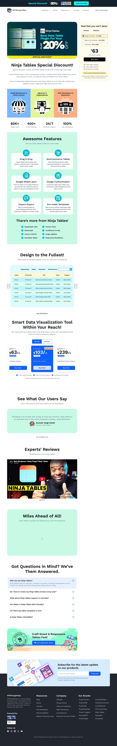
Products (45, 10)
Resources (65, 10)
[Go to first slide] (75, 286)
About (55, 10)
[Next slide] (74, 479)
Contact (76, 10)
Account (86, 10)
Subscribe (94, 723)
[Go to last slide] (9, 479)
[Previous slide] (8, 286)
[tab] (37, 341)
